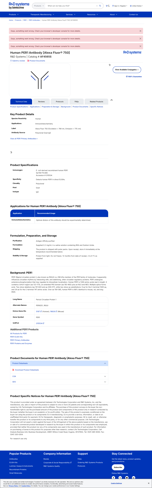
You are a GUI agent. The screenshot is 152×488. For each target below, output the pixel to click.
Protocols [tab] (59, 102)
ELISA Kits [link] (13, 462)
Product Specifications (19, 107)
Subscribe (118, 467)
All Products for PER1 (18, 333)
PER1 (25, 20)
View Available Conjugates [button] (126, 70)
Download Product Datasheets (27, 370)
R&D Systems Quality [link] (52, 466)
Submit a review (18, 61)
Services (69, 14)
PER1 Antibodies (34, 20)
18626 (52, 311)
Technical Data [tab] (21, 102)
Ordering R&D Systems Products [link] (90, 462)
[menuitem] (11, 20)
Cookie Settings (116, 483)
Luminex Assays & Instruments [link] (21, 466)
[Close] (140, 31)
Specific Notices (96, 107)
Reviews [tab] (41, 102)
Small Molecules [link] (15, 473)
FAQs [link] (80, 459)
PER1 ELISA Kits (16, 337)
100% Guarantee (135, 77)
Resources (91, 14)
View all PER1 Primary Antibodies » (23, 139)
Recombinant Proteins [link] (17, 469)
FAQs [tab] (77, 102)
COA (14, 376)
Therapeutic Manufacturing (41, 14)
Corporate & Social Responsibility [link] (57, 463)
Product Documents (37, 61)
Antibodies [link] (13, 459)
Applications (35, 107)
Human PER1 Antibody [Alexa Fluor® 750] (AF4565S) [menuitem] (60, 20)
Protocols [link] (81, 466)
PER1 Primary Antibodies (19, 340)
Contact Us (133, 14)
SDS (14, 382)
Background (66, 107)
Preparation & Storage (50, 107)
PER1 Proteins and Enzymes (21, 343)
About (112, 14)
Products (12, 14)
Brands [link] (46, 459)
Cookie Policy (26, 486)
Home (11, 20)
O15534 (39, 323)
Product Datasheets (20, 363)
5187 (38, 311)
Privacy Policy (13, 486)
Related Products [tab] (96, 102)
